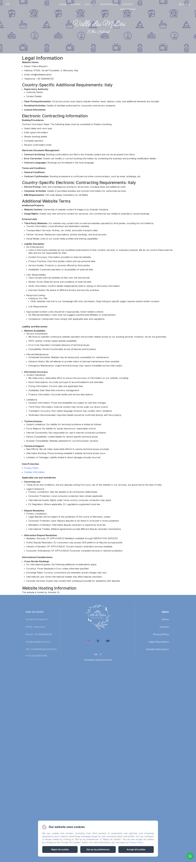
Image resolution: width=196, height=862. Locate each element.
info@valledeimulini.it (38, 641)
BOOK (186, 4)
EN (96, 654)
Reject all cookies (60, 849)
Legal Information (158, 641)
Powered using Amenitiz (98, 659)
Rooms (75, 4)
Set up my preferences (98, 849)
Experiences (109, 4)
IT (101, 654)
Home (63, 4)
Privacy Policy (31, 468)
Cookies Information (34, 472)
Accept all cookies (136, 849)
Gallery (90, 4)
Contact (127, 4)
